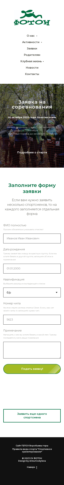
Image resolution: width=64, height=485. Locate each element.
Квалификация (13, 279)
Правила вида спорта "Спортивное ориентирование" (32, 450)
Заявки (32, 48)
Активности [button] (31, 42)
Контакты (32, 74)
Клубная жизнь (31, 61)
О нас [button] (31, 35)
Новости (32, 67)
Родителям (32, 54)
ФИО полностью (14, 225)
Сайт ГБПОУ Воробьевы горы (32, 445)
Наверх (31, 467)
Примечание (12, 330)
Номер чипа (12, 303)
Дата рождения (14, 249)
